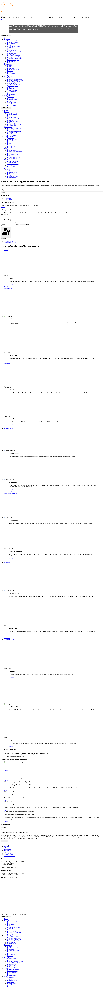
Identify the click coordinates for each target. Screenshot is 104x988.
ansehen (11, 746)
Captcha (4, 190)
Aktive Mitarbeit (8, 288)
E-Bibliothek (7, 638)
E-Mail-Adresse (6, 187)
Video (5, 640)
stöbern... (3, 207)
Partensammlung (8, 491)
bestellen (6, 790)
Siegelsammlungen (8, 428)
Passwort (17, 224)
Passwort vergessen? (9, 241)
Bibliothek (6, 365)
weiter (10, 326)
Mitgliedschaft (7, 286)
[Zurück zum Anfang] (2, 16)
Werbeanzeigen (7, 562)
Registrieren (6, 852)
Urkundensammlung (8, 427)
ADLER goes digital (9, 639)
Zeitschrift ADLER (8, 561)
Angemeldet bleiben (7, 226)
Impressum (6, 846)
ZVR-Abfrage (7, 847)
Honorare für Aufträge (9, 854)
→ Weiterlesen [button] (52, 216)
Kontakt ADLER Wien (9, 856)
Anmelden (3, 238)
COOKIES (3, 827)
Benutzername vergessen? (10, 242)
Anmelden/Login (8, 853)
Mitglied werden (8, 850)
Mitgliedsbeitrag (7, 849)
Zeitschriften (7, 363)
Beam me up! (4, 841)
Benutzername (18, 222)
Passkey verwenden (5, 237)
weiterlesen (11, 32)
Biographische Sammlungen (10, 493)
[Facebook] (1, 19)
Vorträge (6, 250)
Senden (3, 192)
